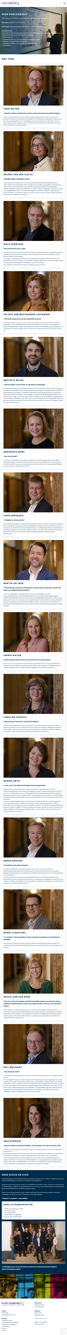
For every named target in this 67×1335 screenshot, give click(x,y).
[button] (64, 3)
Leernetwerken (6, 1326)
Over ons (4, 1328)
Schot (46, 1318)
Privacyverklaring (39, 1324)
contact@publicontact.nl (8, 1315)
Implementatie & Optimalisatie (10, 1322)
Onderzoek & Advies (7, 1321)
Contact (4, 1330)
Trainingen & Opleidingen (9, 1324)
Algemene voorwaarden (40, 1322)
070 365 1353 (5, 1313)
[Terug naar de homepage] (10, 3)
